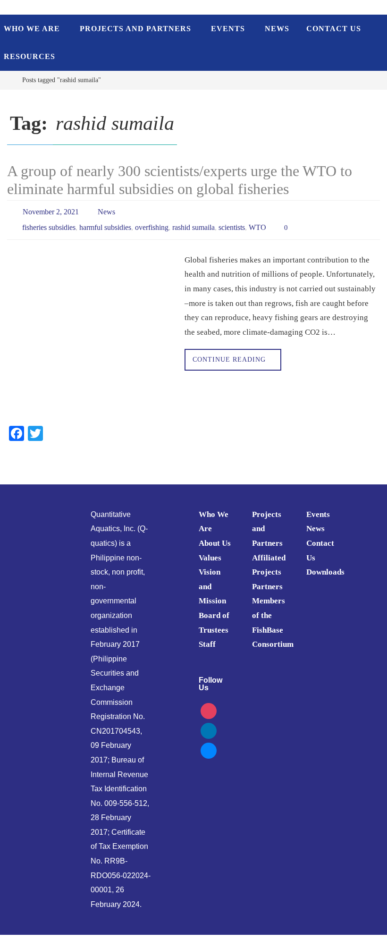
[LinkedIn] (209, 724)
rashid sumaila (193, 224)
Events (318, 508)
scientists (232, 224)
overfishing (151, 224)
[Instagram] (209, 704)
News (106, 210)
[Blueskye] (209, 743)
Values (210, 551)
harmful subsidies (105, 224)
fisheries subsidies (49, 224)
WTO (257, 224)
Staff (207, 638)
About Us (215, 537)
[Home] (6, 80)
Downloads (325, 566)
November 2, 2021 (51, 210)
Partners (267, 580)
